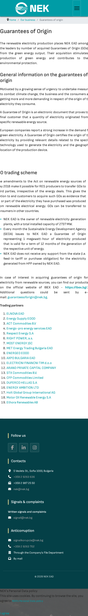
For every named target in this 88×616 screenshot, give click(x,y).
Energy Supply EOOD (21, 319)
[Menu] (77, 8)
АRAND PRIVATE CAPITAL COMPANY (31, 368)
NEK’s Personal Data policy (27, 601)
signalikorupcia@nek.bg (28, 540)
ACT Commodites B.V (21, 324)
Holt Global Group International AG (31, 393)
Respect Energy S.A (20, 333)
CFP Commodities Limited (25, 378)
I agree (4, 613)
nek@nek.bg (21, 489)
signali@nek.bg (22, 517)
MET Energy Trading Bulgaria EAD (30, 348)
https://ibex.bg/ (76, 287)
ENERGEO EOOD (18, 353)
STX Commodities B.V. (22, 373)
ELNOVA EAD (15, 314)
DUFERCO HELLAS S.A (22, 383)
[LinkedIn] (23, 447)
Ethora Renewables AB (22, 402)
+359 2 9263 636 (24, 477)
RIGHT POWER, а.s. (20, 338)
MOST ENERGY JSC (20, 343)
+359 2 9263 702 (24, 546)
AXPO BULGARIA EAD (21, 358)
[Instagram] (34, 447)
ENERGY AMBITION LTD (23, 388)
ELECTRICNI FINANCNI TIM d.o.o (29, 363)
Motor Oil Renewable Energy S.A (29, 398)
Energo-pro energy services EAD (29, 328)
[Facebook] (12, 447)
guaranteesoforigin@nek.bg (27, 297)
